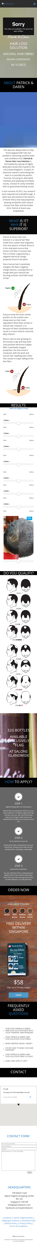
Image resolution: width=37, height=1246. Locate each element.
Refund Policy (11, 1223)
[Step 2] (18, 831)
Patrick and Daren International (23, 1239)
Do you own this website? (10, 1097)
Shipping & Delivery (10, 1220)
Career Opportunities (23, 1217)
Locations (7, 1217)
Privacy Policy (26, 1223)
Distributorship (28, 1220)
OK (30, 1097)
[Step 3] (18, 858)
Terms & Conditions (19, 1226)
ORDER (18, 995)
